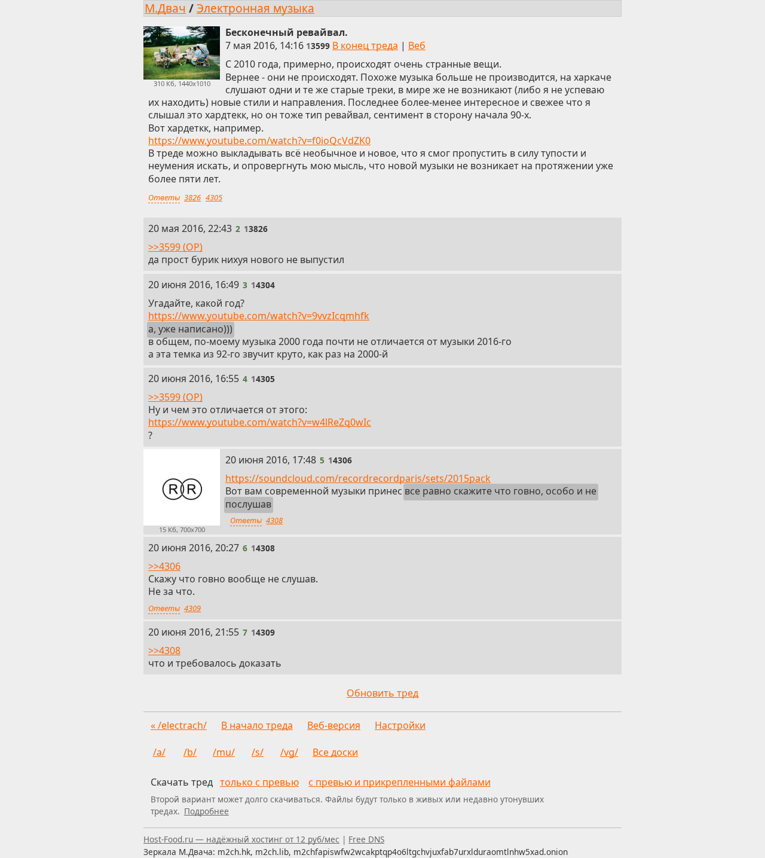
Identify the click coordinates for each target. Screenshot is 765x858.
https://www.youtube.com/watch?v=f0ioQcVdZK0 (259, 140)
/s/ (258, 752)
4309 (192, 608)
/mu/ (224, 752)
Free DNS (366, 839)
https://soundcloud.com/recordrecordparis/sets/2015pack (358, 478)
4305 (214, 197)
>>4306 (164, 565)
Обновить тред (382, 693)
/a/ (159, 752)
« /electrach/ (179, 725)
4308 (274, 520)
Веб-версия (333, 725)
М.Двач (165, 8)
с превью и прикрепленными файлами (399, 782)
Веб (417, 45)
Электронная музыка (255, 8)
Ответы (164, 197)
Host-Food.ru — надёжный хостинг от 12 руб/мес (241, 839)
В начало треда (257, 725)
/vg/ (289, 752)
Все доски (335, 752)
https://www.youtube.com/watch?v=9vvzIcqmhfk (258, 315)
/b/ (190, 752)
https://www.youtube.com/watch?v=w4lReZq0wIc (259, 422)
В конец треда (365, 45)
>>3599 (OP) (175, 247)
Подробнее (206, 811)
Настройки (400, 725)
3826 (192, 197)
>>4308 (164, 650)
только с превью (259, 782)
